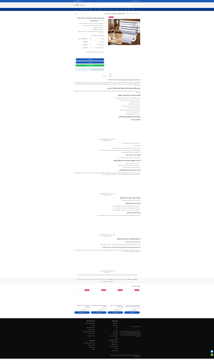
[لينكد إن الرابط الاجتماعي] (104, 282)
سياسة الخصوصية (91, 345)
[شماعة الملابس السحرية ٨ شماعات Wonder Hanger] (115, 297)
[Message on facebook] (212, 351)
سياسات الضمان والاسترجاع (89, 343)
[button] (132, 312)
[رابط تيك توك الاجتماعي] (75, 1)
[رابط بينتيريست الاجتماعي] (106, 282)
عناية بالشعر (115, 323)
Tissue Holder (105, 279)
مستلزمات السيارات (114, 346)
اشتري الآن (90, 62)
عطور (117, 329)
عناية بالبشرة (115, 325)
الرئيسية (138, 13)
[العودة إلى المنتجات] (75, 13)
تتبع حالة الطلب (92, 347)
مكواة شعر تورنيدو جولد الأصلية (89, 331)
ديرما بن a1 (93, 325)
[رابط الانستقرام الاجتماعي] (80, 1)
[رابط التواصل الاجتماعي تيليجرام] (102, 282)
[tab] (110, 75)
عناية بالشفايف (115, 344)
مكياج (116, 327)
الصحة (116, 338)
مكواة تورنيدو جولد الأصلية (90, 323)
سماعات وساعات (114, 342)
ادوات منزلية (134, 13)
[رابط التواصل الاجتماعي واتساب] (76, 1)
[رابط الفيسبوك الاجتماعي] (81, 1)
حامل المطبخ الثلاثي (88, 279)
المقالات (93, 349)
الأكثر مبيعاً (115, 279)
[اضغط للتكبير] (138, 45)
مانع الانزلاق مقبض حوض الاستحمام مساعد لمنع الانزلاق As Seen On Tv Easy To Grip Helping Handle (132, 307)
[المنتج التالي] (74, 13)
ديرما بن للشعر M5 (91, 329)
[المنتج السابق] (77, 13)
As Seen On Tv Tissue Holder (97, 279)
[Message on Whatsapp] (212, 354)
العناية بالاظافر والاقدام (113, 340)
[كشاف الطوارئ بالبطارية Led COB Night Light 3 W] (98, 297)
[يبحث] (86, 5)
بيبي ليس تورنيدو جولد (91, 327)
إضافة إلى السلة (90, 59)
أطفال (116, 348)
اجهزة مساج (115, 331)
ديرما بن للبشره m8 (91, 333)
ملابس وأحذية (115, 350)
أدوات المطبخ (128, 13)
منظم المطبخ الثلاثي (80, 279)
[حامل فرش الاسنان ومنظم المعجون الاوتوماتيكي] (82, 297)
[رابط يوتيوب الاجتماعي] (78, 1)
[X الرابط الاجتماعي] (107, 282)
